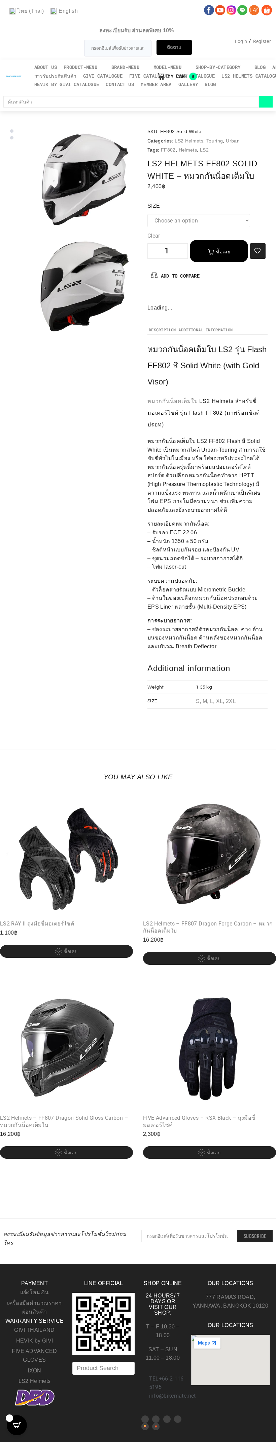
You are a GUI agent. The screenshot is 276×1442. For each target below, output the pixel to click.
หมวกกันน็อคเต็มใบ (172, 401)
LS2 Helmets (189, 140)
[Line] (177, 1419)
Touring (214, 140)
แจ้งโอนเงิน (34, 1292)
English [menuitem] (68, 11)
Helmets (188, 150)
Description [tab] (162, 330)
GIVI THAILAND (34, 1330)
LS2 (204, 150)
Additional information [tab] (205, 330)
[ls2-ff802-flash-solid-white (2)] (84, 287)
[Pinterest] (164, 296)
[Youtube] (156, 1419)
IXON (34, 1370)
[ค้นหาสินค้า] (131, 102)
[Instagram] (174, 296)
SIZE (153, 206)
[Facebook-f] (152, 296)
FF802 (168, 150)
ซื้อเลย (223, 251)
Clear (153, 236)
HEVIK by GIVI (34, 1341)
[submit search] (266, 102)
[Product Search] (103, 1368)
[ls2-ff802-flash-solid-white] (84, 180)
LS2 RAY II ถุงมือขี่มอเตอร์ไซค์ (37, 923)
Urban (233, 140)
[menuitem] (26, 11)
